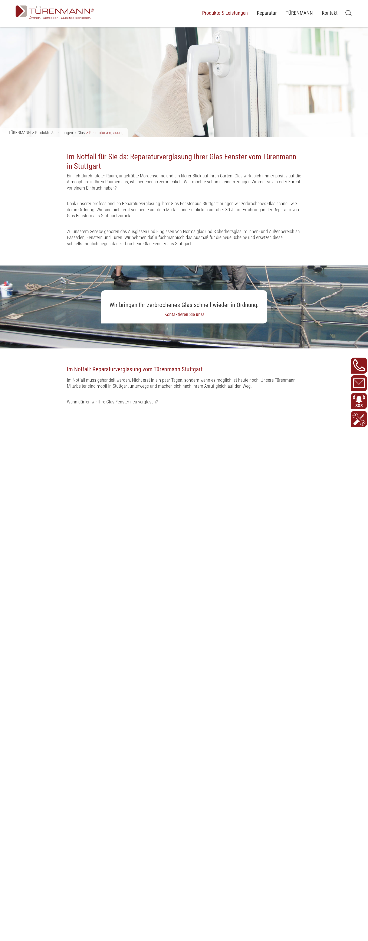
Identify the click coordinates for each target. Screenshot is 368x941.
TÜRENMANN (299, 13)
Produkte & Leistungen (225, 13)
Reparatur (267, 13)
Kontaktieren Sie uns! (184, 314)
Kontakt (330, 13)
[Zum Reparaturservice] (359, 419)
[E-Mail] (359, 383)
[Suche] (348, 12)
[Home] (54, 12)
